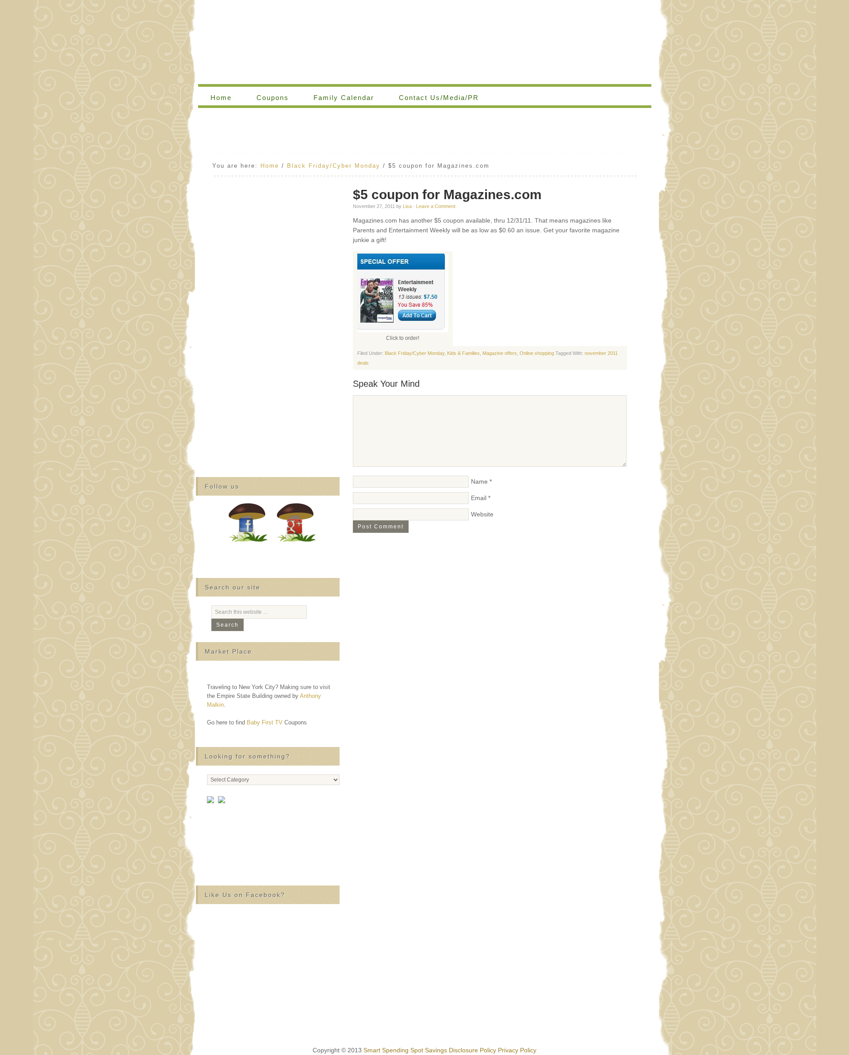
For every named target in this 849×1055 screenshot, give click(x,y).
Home (221, 97)
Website (482, 514)
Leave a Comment (435, 206)
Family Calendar (337, 97)
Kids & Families (463, 353)
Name (479, 481)
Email (478, 497)
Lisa (407, 206)
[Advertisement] (424, 132)
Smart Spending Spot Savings (405, 1050)
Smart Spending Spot (424, 42)
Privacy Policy (517, 1050)
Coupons (266, 97)
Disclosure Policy (472, 1050)
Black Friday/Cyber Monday (414, 353)
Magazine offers (499, 353)
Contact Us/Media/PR (439, 97)
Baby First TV (265, 722)
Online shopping (537, 353)
